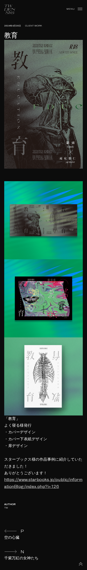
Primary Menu (80, 9)
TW (6, 508)
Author (10, 504)
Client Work (33, 26)
